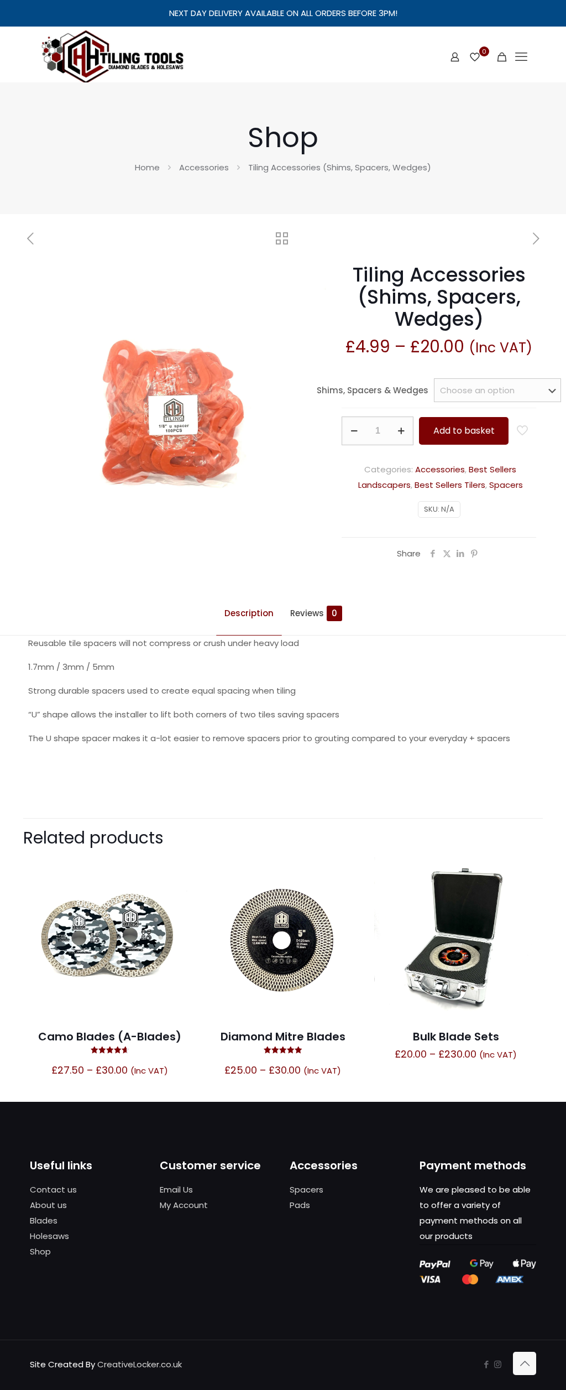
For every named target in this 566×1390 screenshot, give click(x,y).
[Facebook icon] (486, 1364)
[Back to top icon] (524, 1363)
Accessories (204, 167)
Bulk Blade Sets (456, 1036)
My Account (184, 1205)
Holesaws (49, 1236)
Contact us (53, 1189)
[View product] (176, 873)
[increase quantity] (401, 430)
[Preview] (176, 920)
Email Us (176, 1189)
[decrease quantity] (354, 430)
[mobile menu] (521, 57)
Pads (300, 1205)
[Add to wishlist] (176, 897)
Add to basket (464, 430)
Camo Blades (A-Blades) (109, 1036)
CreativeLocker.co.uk (139, 1364)
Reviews (313, 613)
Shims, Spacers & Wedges (372, 390)
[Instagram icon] (498, 1364)
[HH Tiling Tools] (112, 57)
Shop (40, 1251)
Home (147, 167)
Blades (43, 1220)
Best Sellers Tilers (450, 485)
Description (249, 613)
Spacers (506, 485)
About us (48, 1205)
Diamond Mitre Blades (283, 1036)
